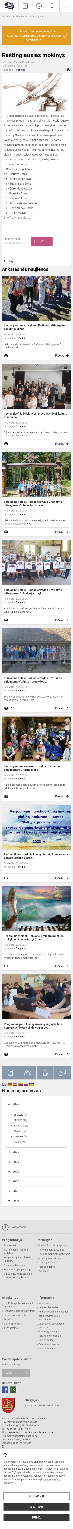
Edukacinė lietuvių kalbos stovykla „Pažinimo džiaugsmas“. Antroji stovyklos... (33, 680)
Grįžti (12, 261)
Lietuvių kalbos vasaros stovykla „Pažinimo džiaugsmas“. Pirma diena (32, 768)
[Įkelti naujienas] (25, 6)
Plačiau (59, 355)
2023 (16, 1171)
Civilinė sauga (46, 1340)
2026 (16, 1104)
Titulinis (6, 16)
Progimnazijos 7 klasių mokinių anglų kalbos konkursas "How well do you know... (33, 1026)
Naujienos (22, 16)
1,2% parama (11, 1328)
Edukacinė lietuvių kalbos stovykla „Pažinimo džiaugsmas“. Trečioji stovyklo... (33, 591)
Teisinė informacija (49, 1344)
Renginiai (38, 16)
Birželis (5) (20, 1114)
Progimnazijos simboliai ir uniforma (18, 1259)
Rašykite (10, 1373)
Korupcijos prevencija (50, 1335)
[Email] (13, 1389)
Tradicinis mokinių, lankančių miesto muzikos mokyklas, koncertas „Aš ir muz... (34, 937)
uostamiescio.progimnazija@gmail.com (30, 1432)
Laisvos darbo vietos (50, 1307)
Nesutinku (36, 1506)
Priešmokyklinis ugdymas (52, 1245)
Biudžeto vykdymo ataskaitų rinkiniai (19, 1305)
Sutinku (36, 1517)
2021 (16, 1191)
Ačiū (39, 241)
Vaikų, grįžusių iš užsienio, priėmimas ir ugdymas (18, 1275)
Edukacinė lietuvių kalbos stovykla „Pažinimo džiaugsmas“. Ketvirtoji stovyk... (33, 503)
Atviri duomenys (47, 1348)
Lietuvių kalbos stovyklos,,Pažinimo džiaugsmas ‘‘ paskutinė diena (36, 327)
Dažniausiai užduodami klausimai (51, 1325)
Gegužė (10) (20, 1120)
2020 (16, 1200)
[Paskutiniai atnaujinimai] (39, 6)
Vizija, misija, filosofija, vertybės (16, 1251)
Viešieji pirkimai (12, 1323)
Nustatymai (36, 1496)
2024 (16, 1162)
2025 (16, 1152)
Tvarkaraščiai (18, 1227)
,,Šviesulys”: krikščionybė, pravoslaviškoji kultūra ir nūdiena (35, 415)
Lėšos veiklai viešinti (15, 1315)
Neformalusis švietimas (51, 1249)
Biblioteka (44, 1271)
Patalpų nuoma (47, 1266)
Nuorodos (44, 1303)
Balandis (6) (21, 1125)
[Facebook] (5, 1389)
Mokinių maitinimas (49, 1262)
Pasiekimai (10, 1245)
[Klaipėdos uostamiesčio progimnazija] (9, 5)
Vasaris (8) (20, 1136)
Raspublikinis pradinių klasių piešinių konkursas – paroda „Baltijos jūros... (36, 856)
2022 (16, 1181)
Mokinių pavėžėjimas (50, 1258)
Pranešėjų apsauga (49, 1331)
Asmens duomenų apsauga (54, 1311)
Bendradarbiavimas (14, 1265)
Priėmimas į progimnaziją (17, 1269)
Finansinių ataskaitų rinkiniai (19, 1311)
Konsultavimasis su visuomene (49, 1318)
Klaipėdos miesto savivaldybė (42, 1405)
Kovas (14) (20, 1131)
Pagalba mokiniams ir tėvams (54, 1254)
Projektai (8, 1319)
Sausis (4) (19, 1142)
